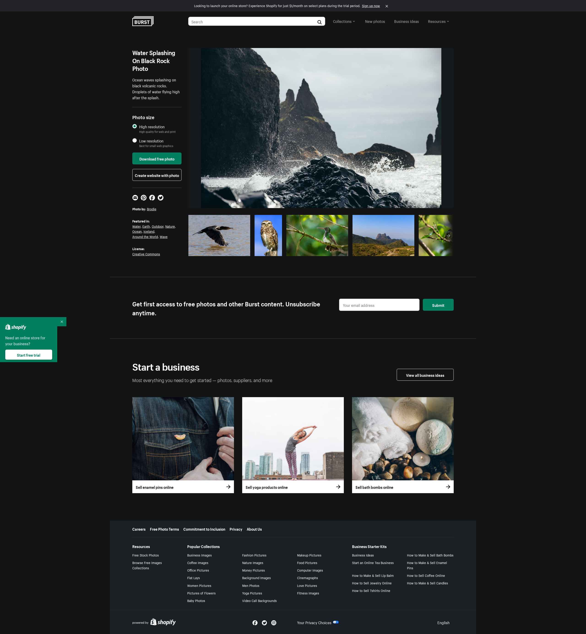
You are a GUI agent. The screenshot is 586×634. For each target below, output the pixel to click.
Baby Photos (196, 600)
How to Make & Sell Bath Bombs (430, 554)
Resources (437, 21)
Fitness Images (308, 592)
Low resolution (151, 140)
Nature (170, 226)
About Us (254, 529)
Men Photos (250, 585)
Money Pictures (253, 569)
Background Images (256, 577)
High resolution (152, 126)
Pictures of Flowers (201, 592)
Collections (342, 21)
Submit (438, 305)
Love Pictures (307, 585)
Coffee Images (197, 562)
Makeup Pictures (309, 554)
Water (136, 226)
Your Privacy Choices (314, 622)
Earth (146, 226)
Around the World (145, 236)
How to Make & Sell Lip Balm (373, 575)
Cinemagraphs (307, 577)
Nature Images (252, 562)
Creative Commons (146, 253)
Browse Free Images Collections (147, 565)
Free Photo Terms (164, 529)
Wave (164, 236)
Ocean (137, 231)
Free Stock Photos (145, 554)
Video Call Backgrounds (259, 600)
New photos (375, 21)
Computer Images (310, 569)
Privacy (236, 529)
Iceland (149, 231)
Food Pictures (307, 562)
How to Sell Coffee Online (426, 575)
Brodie (151, 208)
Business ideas (406, 21)
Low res (236, 251)
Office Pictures (198, 569)
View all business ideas (425, 375)
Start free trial (28, 355)
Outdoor (157, 226)
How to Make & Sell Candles (427, 582)
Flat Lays (193, 577)
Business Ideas (363, 554)
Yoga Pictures (252, 592)
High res (218, 251)
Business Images (199, 554)
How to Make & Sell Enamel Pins (427, 565)
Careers (139, 529)
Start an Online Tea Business (373, 562)
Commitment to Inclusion (204, 529)
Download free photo (156, 158)
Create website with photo (157, 175)
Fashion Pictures (254, 554)
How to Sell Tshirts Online (371, 590)
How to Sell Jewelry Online (372, 582)
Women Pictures (199, 585)
